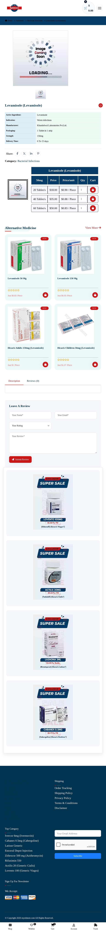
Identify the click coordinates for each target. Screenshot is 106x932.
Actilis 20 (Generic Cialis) (20, 865)
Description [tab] (14, 380)
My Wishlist (12, 817)
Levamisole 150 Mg (67, 278)
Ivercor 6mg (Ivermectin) (19, 835)
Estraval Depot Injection (18, 850)
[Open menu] (100, 8)
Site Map (10, 812)
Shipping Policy (64, 792)
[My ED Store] (14, 8)
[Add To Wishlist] (101, 105)
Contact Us (11, 792)
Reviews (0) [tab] (33, 380)
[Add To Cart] (45, 295)
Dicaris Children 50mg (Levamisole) (76, 348)
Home (9, 21)
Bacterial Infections (34, 21)
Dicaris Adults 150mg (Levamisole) (26, 348)
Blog (7, 802)
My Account (12, 797)
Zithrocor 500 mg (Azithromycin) (24, 855)
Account (74, 929)
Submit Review (22, 459)
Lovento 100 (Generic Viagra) (22, 870)
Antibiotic (20, 21)
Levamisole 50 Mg (17, 278)
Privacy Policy (63, 797)
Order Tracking (63, 787)
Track (95, 929)
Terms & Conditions (66, 802)
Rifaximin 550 (13, 860)
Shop (8, 807)
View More (92, 227)
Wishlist (31, 927)
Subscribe (78, 856)
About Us (10, 787)
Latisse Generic (13, 845)
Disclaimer (61, 807)
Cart (52, 927)
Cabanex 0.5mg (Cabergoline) (22, 840)
